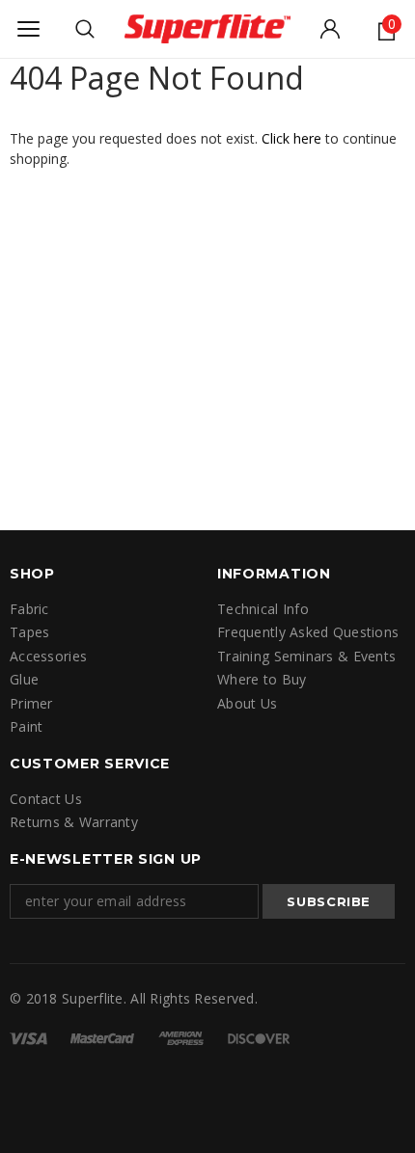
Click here (293, 138)
